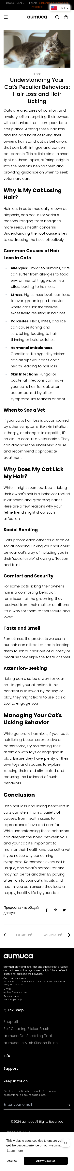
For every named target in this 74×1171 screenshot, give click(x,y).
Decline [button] (12, 1160)
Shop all (11, 1021)
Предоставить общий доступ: (21, 910)
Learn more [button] (15, 1150)
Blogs (37, 74)
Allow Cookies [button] (45, 1160)
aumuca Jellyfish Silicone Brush (31, 1043)
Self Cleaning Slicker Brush (26, 1028)
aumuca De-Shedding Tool (28, 1035)
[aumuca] (37, 17)
